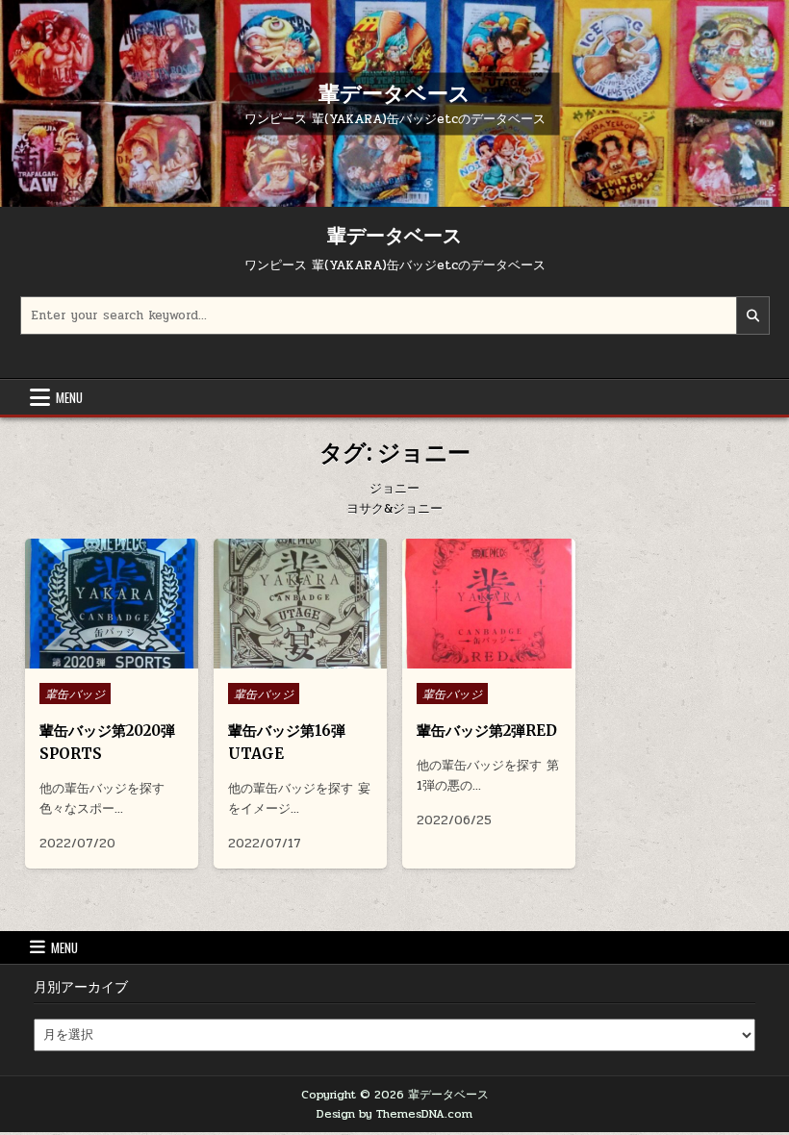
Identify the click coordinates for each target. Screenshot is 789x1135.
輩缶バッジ (75, 693)
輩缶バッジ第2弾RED (487, 730)
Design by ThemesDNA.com (394, 1113)
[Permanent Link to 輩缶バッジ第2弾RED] (489, 604)
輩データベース (394, 92)
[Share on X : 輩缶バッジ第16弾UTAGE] (284, 657)
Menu (69, 397)
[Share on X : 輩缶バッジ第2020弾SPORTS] (96, 657)
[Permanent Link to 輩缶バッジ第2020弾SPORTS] (112, 604)
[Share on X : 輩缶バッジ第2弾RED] (473, 657)
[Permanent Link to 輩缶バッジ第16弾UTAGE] (301, 604)
